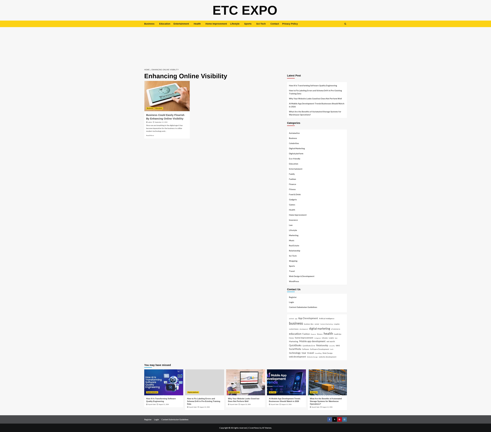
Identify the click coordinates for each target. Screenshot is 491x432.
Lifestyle (234, 23)
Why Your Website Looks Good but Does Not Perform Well (315, 98)
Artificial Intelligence (326, 318)
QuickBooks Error (308, 346)
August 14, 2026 (286, 404)
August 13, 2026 (327, 407)
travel (310, 352)
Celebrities (294, 143)
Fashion (292, 179)
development (304, 329)
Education (164, 23)
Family (292, 174)
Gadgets (293, 199)
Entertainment (181, 23)
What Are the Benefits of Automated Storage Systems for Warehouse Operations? (315, 113)
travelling (318, 353)
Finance (292, 184)
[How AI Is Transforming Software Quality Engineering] (163, 382)
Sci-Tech (261, 23)
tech (331, 349)
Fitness (292, 189)
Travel (292, 271)
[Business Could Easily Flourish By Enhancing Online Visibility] (167, 96)
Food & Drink (295, 194)
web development (297, 356)
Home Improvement (216, 23)
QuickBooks (295, 345)
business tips (309, 324)
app (296, 318)
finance (313, 334)
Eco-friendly (294, 158)
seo (338, 345)
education (295, 333)
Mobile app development (312, 341)
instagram (317, 338)
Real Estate (294, 245)
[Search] (345, 24)
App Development (308, 318)
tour (304, 352)
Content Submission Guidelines (303, 307)
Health (197, 23)
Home (291, 338)
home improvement (304, 338)
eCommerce (335, 329)
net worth (331, 341)
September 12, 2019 (161, 122)
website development (327, 357)
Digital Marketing (297, 148)
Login (291, 302)
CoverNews (254, 428)
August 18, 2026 (246, 404)
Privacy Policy (290, 23)
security (332, 345)
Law (291, 225)
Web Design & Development (301, 276)
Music (291, 240)
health (328, 333)
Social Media (295, 349)
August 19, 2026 (205, 407)
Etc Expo (245, 10)
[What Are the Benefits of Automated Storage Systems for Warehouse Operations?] (327, 382)
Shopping (293, 261)
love (336, 338)
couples (337, 324)
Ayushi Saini (152, 404)
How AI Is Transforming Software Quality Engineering (313, 85)
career (317, 324)
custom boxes (294, 329)
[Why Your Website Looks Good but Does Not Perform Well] (245, 382)
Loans (331, 338)
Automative (294, 133)
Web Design (327, 353)
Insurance (293, 220)
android (291, 318)
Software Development (319, 349)
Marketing (293, 235)
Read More (150, 135)
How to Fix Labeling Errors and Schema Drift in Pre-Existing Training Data (315, 92)
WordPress (294, 281)
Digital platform (296, 153)
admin (150, 122)
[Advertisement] (245, 46)
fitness (320, 334)
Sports (248, 23)
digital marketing (319, 328)
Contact (274, 23)
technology (295, 352)
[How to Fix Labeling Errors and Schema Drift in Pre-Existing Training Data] (204, 382)
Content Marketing (326, 324)
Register (293, 297)
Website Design (312, 357)
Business (149, 23)
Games (292, 204)
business (296, 323)
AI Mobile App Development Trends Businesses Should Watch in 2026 (316, 105)
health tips (337, 334)
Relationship (294, 250)
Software (305, 349)
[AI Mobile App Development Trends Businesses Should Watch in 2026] (286, 382)
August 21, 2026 (164, 404)
